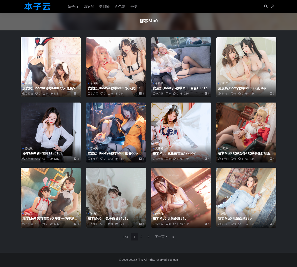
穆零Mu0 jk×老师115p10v (42, 153)
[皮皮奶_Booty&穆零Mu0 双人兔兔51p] (51, 67)
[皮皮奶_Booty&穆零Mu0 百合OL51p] (181, 67)
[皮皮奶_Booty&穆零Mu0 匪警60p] (116, 133)
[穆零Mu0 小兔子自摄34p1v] (116, 198)
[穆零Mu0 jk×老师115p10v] (51, 133)
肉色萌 (120, 6)
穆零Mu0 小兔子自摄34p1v (108, 218)
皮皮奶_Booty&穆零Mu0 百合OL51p (180, 88)
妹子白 (73, 6)
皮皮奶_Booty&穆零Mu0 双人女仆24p (115, 90)
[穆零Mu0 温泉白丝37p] (246, 198)
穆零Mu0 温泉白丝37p (235, 218)
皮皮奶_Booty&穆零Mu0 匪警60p (113, 153)
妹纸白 (224, 83)
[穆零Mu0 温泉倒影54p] (181, 198)
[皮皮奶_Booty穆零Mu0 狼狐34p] (246, 67)
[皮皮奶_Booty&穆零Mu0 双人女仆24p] (116, 67)
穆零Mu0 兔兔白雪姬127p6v (174, 153)
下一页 (160, 236)
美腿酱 (104, 6)
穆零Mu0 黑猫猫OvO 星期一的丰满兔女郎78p (50, 220)
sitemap (173, 260)
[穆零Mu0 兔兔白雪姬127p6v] (181, 133)
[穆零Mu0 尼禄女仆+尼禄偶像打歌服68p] (246, 133)
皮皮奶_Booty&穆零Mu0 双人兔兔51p (49, 90)
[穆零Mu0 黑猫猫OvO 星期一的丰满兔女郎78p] (51, 198)
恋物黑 (88, 6)
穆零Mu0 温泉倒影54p (170, 218)
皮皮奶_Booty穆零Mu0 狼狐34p (242, 88)
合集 (133, 6)
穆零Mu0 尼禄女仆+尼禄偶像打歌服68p (246, 155)
